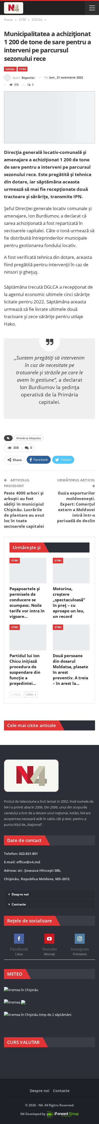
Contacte (19, 904)
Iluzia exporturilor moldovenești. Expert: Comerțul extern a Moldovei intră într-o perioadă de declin (76, 506)
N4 (22, 1114)
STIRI (22, 69)
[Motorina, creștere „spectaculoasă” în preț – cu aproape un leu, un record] (71, 571)
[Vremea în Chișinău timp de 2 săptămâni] (37, 1014)
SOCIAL (10, 69)
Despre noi (20, 894)
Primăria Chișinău (28, 438)
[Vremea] (14, 1002)
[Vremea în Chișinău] (21, 990)
